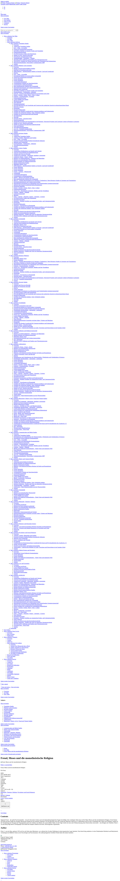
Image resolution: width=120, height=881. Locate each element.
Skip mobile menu (5, 32)
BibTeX (3, 795)
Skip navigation (5, 15)
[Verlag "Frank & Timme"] (15, 3)
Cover (2, 798)
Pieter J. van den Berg (6, 765)
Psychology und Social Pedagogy (26, 792)
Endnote (8, 795)
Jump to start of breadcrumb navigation (11, 754)
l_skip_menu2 (4, 684)
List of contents (9, 798)
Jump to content (5, 1)
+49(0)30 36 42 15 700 (11, 846)
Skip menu (3, 14)
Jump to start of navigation (7, 27)
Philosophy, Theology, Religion (9, 792)
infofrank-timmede (6, 844)
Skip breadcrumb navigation (8, 745)
